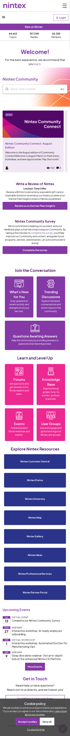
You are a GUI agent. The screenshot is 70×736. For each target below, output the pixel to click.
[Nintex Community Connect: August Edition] (33, 141)
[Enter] (6, 89)
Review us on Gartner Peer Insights (35, 205)
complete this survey (42, 232)
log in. (38, 64)
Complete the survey (35, 250)
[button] (35, 729)
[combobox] (35, 89)
